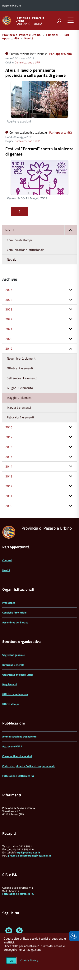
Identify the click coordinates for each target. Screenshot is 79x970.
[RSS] (19, 931)
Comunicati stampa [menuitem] (20, 240)
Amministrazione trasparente (19, 736)
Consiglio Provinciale (14, 612)
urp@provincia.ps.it (28, 852)
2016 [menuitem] (8, 446)
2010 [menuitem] (8, 505)
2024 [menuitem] (8, 299)
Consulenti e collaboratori (17, 756)
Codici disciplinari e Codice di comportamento (28, 766)
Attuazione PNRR (12, 746)
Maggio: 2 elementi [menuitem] (19, 397)
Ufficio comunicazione (15, 694)
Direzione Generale (13, 665)
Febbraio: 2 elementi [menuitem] (20, 417)
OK (11, 961)
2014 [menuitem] (8, 466)
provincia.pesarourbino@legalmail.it (29, 855)
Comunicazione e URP (27, 62)
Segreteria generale (13, 655)
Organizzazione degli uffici (17, 675)
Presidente (8, 603)
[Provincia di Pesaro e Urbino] (6, 20)
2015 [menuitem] (8, 456)
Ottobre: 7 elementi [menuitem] (20, 368)
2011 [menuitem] (8, 496)
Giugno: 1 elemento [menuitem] (20, 388)
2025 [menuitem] (8, 289)
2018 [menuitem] (8, 427)
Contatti (7, 560)
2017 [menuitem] (8, 437)
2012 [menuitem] (8, 486)
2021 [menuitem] (8, 329)
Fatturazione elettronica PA (18, 894)
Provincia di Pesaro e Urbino (30, 19)
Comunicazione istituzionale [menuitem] (25, 249)
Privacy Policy (29, 960)
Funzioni (52, 34)
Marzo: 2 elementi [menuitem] (19, 407)
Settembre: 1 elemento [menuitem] (22, 378)
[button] (70, 230)
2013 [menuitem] (8, 476)
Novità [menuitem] (9, 230)
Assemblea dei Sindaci (15, 622)
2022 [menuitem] (8, 319)
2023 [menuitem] (8, 309)
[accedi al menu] (70, 20)
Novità (28, 38)
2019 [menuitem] (8, 348)
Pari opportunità (60, 53)
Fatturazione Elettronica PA (18, 776)
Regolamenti (9, 684)
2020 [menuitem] (8, 338)
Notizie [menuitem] (11, 259)
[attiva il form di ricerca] (59, 20)
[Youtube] (8, 931)
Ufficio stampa (10, 704)
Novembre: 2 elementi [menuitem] (21, 358)
